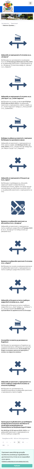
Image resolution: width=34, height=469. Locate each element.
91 (19, 442)
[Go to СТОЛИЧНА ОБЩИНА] (8, 6)
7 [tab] (30, 17)
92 (23, 442)
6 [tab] (28, 17)
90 (15, 442)
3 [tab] (22, 17)
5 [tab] (26, 17)
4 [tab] (24, 17)
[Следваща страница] (8, 445)
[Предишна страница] (3, 442)
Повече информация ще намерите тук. (15, 461)
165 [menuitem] (4, 445)
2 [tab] (20, 17)
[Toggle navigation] (30, 3)
